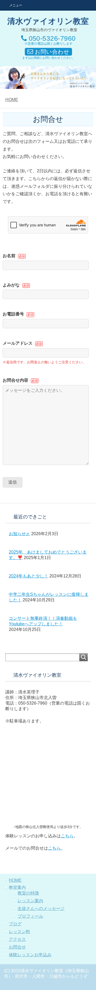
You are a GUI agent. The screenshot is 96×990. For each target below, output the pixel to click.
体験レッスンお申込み (30, 954)
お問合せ (17, 947)
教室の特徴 (28, 893)
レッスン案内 (30, 901)
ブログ (15, 924)
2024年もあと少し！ (28, 576)
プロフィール (30, 916)
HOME (11, 99)
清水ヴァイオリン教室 (48, 21)
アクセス (17, 939)
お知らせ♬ (19, 533)
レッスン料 (19, 931)
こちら (67, 836)
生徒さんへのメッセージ (41, 908)
